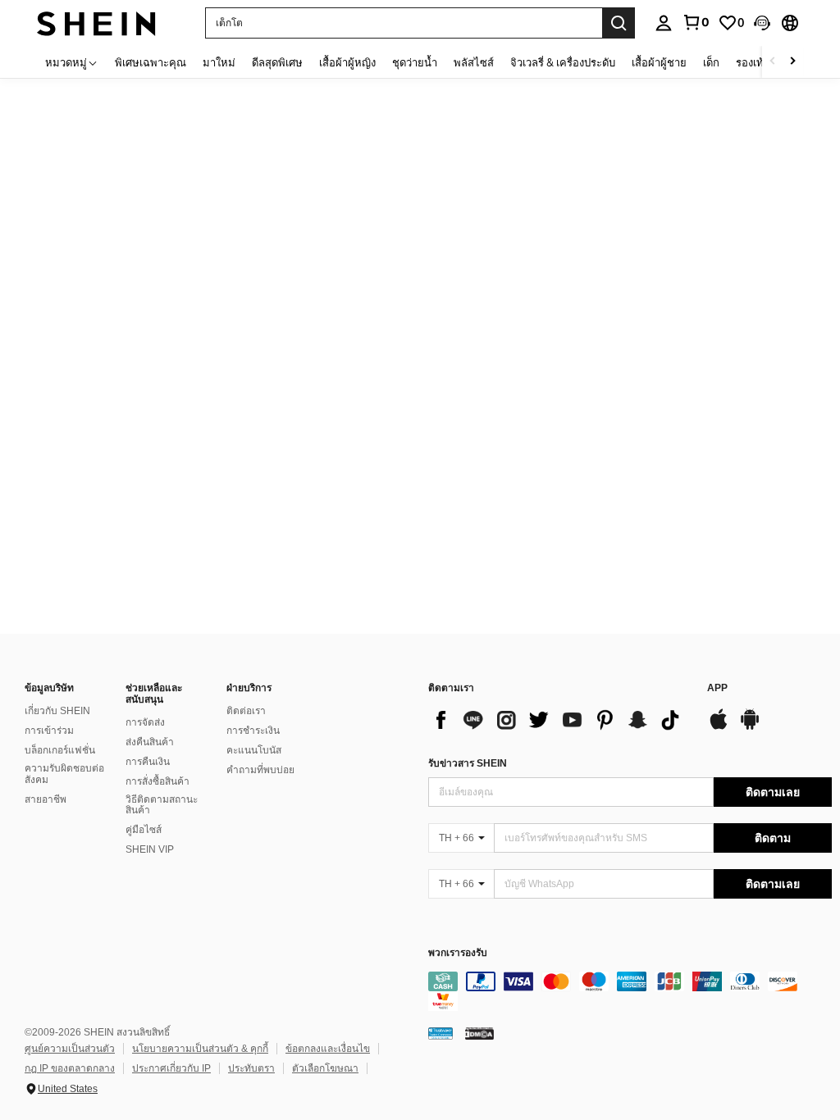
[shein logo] (96, 22)
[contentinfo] (630, 991)
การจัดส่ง (145, 722)
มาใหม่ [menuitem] (219, 62)
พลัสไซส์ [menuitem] (474, 62)
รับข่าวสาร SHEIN (467, 763)
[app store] (718, 727)
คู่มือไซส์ (144, 829)
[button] (762, 23)
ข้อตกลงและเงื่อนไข (327, 1048)
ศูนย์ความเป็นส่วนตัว (70, 1048)
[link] (696, 22)
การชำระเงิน (253, 730)
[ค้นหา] (618, 23)
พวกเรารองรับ (457, 953)
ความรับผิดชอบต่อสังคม (64, 774)
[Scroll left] (772, 62)
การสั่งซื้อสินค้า (157, 781)
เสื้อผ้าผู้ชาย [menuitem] (659, 62)
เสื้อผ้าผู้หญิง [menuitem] (347, 62)
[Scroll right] (792, 62)
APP (717, 688)
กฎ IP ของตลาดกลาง (70, 1068)
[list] (559, 720)
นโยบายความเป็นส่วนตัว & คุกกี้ (200, 1048)
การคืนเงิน (148, 761)
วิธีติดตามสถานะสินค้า (162, 805)
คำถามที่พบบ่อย (260, 770)
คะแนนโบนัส (253, 750)
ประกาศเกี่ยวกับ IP (171, 1068)
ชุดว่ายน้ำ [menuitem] (414, 62)
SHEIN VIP (150, 849)
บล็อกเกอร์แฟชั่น (60, 750)
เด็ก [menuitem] (711, 62)
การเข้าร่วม (49, 730)
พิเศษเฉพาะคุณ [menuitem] (150, 62)
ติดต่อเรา (246, 711)
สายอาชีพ (45, 799)
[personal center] (663, 23)
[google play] (749, 727)
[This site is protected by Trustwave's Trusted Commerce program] (440, 1033)
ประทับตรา (251, 1068)
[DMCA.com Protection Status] (479, 1033)
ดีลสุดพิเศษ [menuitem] (277, 62)
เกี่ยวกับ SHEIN (57, 711)
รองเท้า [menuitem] (752, 62)
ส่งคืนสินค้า (150, 742)
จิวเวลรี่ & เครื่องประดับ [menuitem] (562, 62)
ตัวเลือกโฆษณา (325, 1068)
